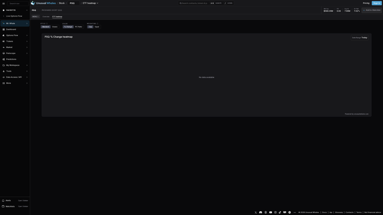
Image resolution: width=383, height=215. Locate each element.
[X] (256, 212)
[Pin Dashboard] (26, 29)
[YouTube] (270, 212)
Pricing (366, 3)
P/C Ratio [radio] (78, 27)
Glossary (339, 212)
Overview (45, 16)
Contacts (350, 212)
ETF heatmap (57, 16)
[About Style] (47, 23)
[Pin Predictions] (26, 59)
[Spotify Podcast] (289, 212)
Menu (34, 16)
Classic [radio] (54, 27)
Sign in (376, 3)
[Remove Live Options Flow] (27, 16)
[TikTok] (280, 212)
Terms (359, 212)
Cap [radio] (90, 27)
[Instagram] (275, 212)
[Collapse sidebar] (3, 3)
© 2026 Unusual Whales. (308, 212)
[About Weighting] (97, 23)
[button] (371, 10)
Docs (324, 212)
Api (331, 212)
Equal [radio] (97, 27)
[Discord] (260, 212)
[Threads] (266, 212)
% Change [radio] (68, 27)
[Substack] (284, 212)
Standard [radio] (45, 27)
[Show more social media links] (294, 212)
